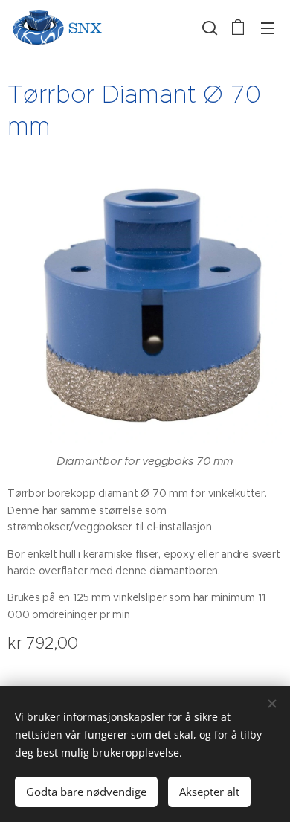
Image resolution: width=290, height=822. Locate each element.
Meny (268, 27)
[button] (208, 27)
